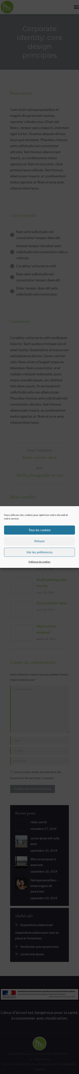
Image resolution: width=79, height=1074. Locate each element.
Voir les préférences (39, 552)
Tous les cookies (40, 530)
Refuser (39, 541)
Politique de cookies (39, 561)
